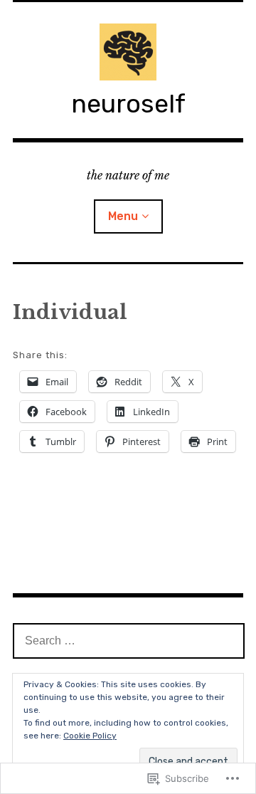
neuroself (128, 103)
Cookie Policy (90, 736)
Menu (123, 216)
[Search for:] (129, 640)
